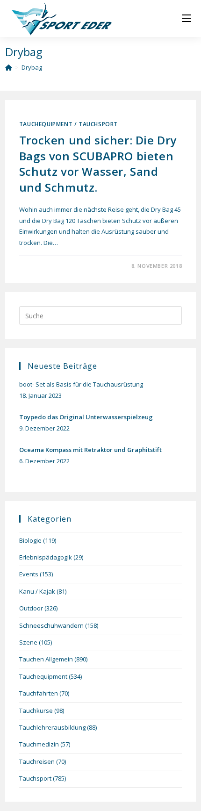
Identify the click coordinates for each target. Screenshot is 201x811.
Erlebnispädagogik (45, 557)
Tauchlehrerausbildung (52, 727)
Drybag (32, 67)
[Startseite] (8, 67)
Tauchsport (98, 124)
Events (28, 574)
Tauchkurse (36, 710)
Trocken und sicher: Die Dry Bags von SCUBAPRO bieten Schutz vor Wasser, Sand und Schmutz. (98, 163)
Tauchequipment (45, 124)
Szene (28, 642)
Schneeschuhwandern (51, 625)
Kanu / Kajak (37, 591)
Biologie (30, 540)
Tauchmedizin (39, 744)
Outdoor (31, 608)
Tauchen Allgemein (46, 659)
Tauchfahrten (38, 693)
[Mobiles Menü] (186, 18)
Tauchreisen (37, 761)
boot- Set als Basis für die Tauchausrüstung (81, 384)
